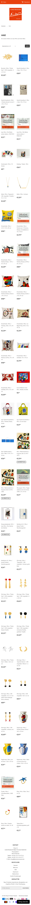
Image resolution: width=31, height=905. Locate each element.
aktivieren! (23, 221)
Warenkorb (27, 2)
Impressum (15, 872)
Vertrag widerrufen (23, 902)
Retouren (15, 867)
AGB (15, 869)
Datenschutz (15, 874)
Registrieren (26, 888)
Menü (4, 2)
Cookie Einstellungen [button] (15, 876)
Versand (16, 865)
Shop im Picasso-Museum (11, 895)
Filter (27, 46)
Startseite (3, 26)
